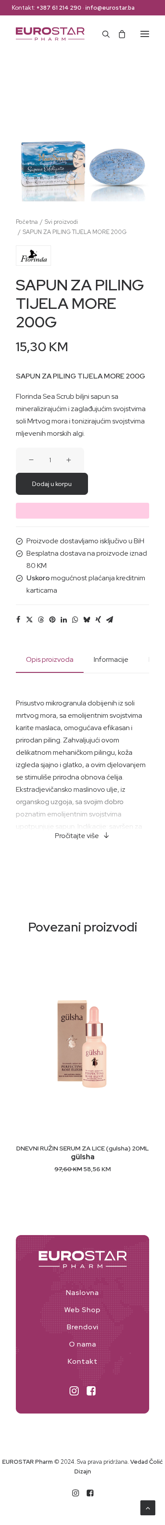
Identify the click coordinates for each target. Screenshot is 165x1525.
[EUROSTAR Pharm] (50, 34)
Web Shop (82, 1309)
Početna (27, 222)
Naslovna (82, 1292)
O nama (82, 1344)
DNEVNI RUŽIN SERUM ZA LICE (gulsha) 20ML (82, 1148)
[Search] (102, 34)
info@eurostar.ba (110, 7)
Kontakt (83, 1361)
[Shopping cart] (118, 34)
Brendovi (83, 1327)
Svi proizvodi (61, 222)
